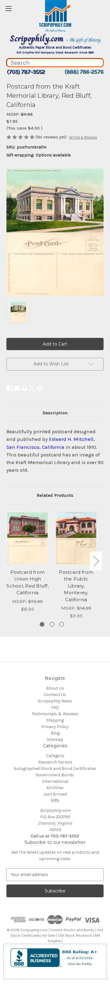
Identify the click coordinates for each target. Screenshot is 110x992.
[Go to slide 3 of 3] (61, 624)
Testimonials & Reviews (55, 713)
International (55, 781)
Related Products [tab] (55, 495)
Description (55, 412)
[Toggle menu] (8, 8)
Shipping (55, 720)
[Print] (24, 388)
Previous (8, 561)
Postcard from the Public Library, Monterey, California (76, 585)
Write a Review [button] (83, 137)
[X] (32, 388)
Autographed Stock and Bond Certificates (55, 768)
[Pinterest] (39, 388)
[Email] (17, 388)
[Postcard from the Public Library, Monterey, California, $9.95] (76, 538)
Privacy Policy (55, 726)
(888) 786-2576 (84, 71)
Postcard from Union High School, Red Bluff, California (27, 582)
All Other (55, 787)
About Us (55, 688)
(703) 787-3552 (26, 71)
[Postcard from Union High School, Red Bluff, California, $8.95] (27, 538)
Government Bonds (55, 775)
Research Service (55, 762)
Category (55, 755)
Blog (55, 733)
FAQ (55, 707)
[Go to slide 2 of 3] (52, 624)
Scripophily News (55, 701)
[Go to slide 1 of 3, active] (42, 624)
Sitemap (55, 739)
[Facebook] (9, 388)
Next (96, 561)
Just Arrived (55, 794)
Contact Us (55, 694)
